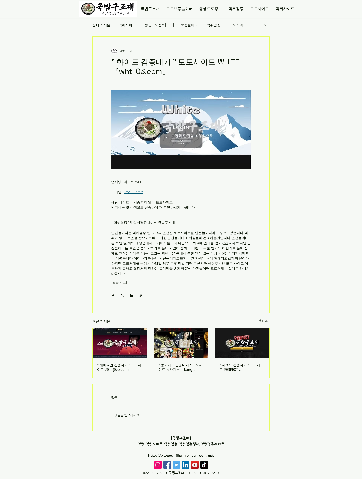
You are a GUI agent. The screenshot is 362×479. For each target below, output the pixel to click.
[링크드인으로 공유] (131, 295)
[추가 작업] (248, 51)
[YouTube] (195, 465)
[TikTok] (204, 465)
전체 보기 (264, 320)
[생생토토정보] (155, 25)
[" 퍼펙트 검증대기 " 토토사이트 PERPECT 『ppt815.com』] (242, 343)
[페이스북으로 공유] (113, 295)
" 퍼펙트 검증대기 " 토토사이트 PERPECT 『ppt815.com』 (241, 367)
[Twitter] (176, 465)
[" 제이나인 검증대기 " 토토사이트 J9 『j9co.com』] (120, 343)
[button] (265, 25)
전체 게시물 (101, 25)
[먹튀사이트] (127, 25)
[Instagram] (158, 465)
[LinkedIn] (185, 465)
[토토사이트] (238, 25)
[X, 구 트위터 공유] (122, 295)
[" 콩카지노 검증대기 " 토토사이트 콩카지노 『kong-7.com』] (181, 343)
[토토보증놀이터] (186, 25)
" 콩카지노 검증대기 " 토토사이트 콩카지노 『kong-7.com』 (180, 367)
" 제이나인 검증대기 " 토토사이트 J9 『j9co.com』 (119, 367)
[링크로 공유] (141, 295)
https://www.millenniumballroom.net (181, 456)
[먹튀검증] (213, 25)
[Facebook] (167, 465)
